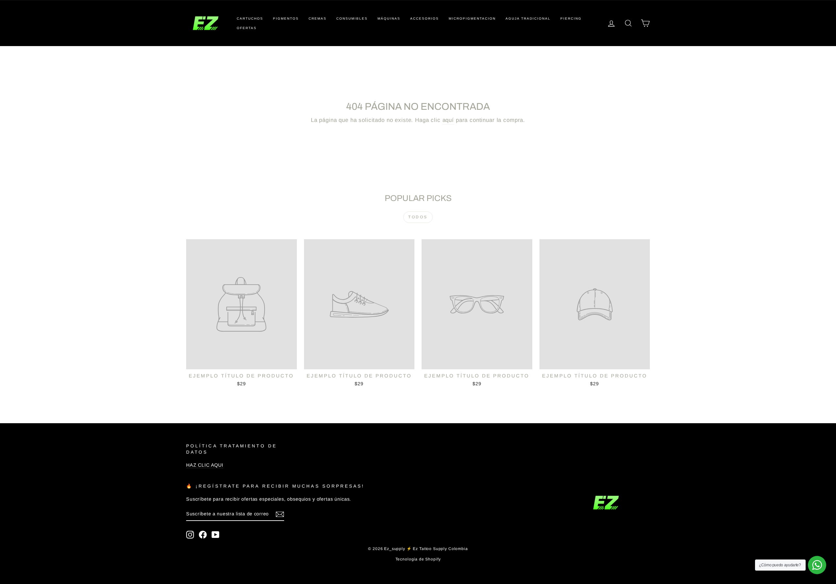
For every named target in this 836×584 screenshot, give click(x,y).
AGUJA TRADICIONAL (528, 18)
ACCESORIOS (424, 18)
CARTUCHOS (250, 18)
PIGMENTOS (286, 18)
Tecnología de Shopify (418, 559)
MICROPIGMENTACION (472, 18)
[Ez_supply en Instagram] (190, 535)
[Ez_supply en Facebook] (203, 535)
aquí (448, 120)
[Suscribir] (280, 514)
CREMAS (318, 18)
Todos (418, 217)
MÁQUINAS (389, 18)
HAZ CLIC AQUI (204, 465)
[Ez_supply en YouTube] (215, 535)
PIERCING (571, 18)
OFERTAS (247, 28)
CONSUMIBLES (352, 18)
